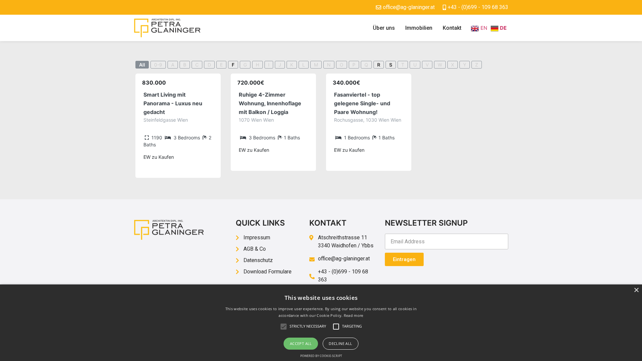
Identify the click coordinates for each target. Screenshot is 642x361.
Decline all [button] (340, 343)
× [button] (636, 290)
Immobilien (418, 28)
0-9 (158, 65)
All (142, 65)
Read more (353, 315)
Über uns (384, 28)
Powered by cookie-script (321, 356)
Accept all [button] (301, 343)
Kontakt (452, 28)
